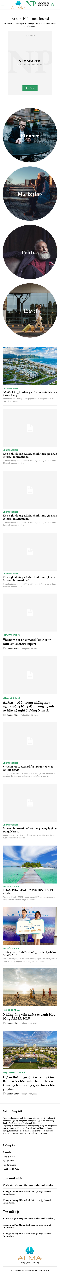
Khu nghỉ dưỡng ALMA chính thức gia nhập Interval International (30, 455)
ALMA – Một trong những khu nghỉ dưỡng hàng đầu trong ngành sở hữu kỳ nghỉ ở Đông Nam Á (28, 706)
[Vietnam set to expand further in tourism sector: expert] (30, 613)
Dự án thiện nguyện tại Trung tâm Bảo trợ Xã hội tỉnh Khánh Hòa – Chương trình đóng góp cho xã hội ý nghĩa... (29, 1083)
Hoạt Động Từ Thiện (14, 1073)
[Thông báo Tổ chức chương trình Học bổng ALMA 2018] (30, 926)
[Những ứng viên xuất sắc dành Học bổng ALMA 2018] (30, 987)
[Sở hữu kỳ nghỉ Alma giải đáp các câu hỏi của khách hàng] (30, 366)
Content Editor (13, 648)
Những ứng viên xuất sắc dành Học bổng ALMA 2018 (29, 1016)
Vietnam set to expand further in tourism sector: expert (27, 641)
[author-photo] (4, 648)
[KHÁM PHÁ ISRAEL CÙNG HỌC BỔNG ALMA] (30, 864)
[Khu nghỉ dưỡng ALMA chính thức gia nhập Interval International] (30, 428)
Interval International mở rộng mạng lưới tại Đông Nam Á (30, 830)
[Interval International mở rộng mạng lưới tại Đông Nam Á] (30, 803)
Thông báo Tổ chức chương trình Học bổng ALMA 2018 (29, 953)
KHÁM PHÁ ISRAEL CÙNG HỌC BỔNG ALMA (28, 891)
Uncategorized (11, 388)
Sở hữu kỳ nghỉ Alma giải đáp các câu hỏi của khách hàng (30, 393)
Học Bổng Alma (11, 887)
